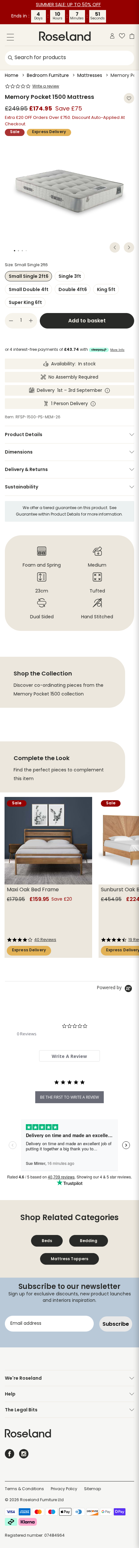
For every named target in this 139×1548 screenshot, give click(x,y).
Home (11, 75)
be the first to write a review (69, 1097)
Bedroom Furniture (48, 75)
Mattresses (89, 75)
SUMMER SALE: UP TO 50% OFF (68, 5)
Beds (47, 1240)
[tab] (69, 1056)
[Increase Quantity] (31, 321)
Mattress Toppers (69, 1258)
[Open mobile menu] (10, 38)
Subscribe (115, 1324)
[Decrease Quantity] (11, 321)
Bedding (88, 1240)
